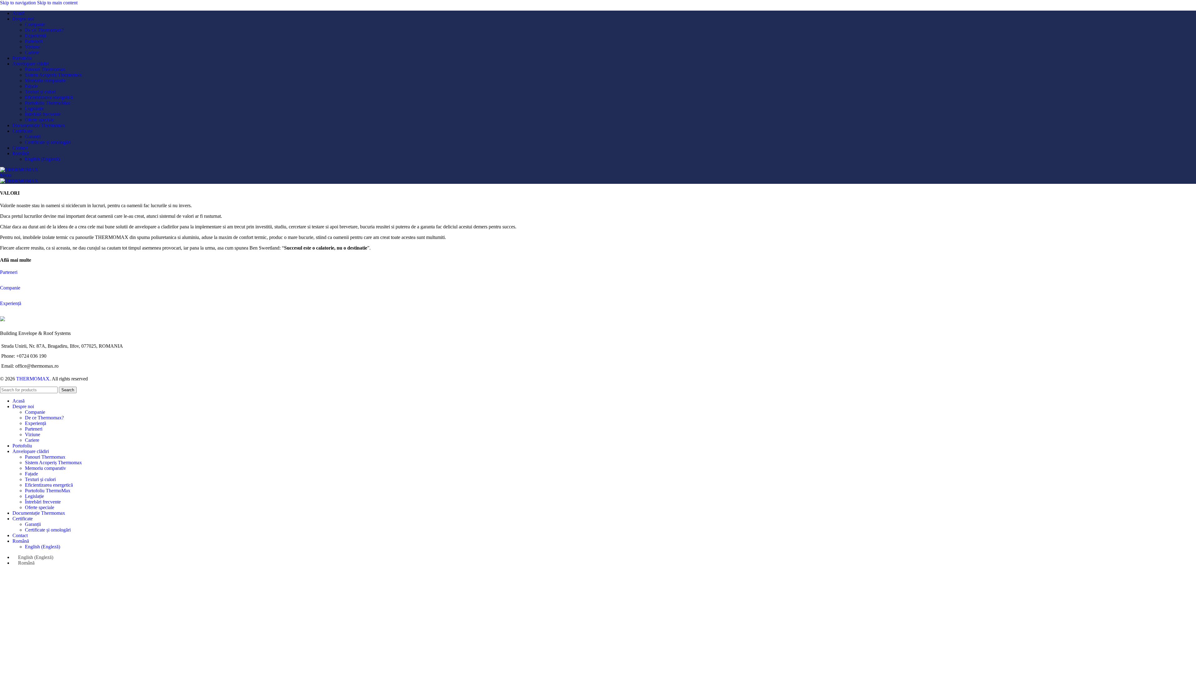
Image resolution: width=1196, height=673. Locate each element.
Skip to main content (57, 2)
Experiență (35, 35)
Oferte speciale (39, 119)
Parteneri (33, 41)
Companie (35, 24)
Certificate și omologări (48, 142)
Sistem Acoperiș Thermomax (53, 75)
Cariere (32, 52)
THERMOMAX (33, 378)
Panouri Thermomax (45, 69)
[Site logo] (19, 169)
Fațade (31, 86)
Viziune (32, 47)
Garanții (33, 136)
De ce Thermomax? (44, 30)
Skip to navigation (18, 2)
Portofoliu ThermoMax (47, 103)
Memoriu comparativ (45, 80)
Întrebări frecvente (43, 114)
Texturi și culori (40, 91)
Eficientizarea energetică (49, 97)
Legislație (34, 108)
